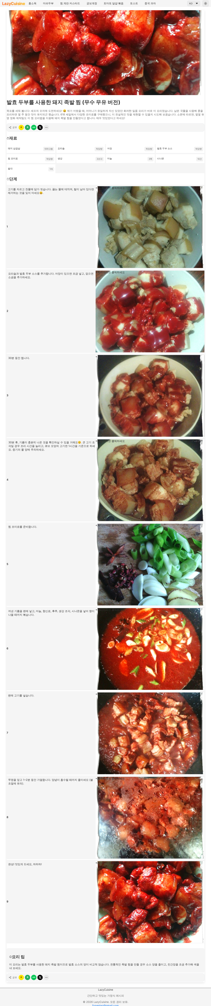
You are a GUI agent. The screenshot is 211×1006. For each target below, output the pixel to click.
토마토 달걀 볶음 (113, 3)
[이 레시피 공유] (46, 127)
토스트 (134, 3)
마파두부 (48, 3)
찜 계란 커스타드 (70, 3)
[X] (40, 127)
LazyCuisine (13, 3)
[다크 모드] (205, 3)
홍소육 (32, 3)
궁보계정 (92, 3)
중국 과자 (150, 3)
